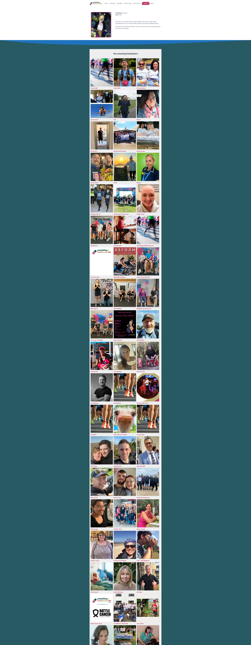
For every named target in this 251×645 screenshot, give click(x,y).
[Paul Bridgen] (148, 324)
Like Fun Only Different (143, 277)
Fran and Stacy (141, 88)
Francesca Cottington (120, 560)
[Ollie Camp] (102, 450)
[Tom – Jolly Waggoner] (148, 545)
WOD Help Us (94, 308)
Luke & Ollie (140, 623)
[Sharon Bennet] (125, 324)
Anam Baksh (117, 403)
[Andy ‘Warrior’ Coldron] (125, 419)
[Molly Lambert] (148, 513)
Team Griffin (94, 88)
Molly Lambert (141, 529)
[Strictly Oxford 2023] (148, 387)
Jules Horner (94, 371)
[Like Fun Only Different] (148, 261)
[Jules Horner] (102, 356)
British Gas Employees (143, 497)
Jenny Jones (140, 434)
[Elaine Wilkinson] (125, 576)
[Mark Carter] (102, 482)
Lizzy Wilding (117, 371)
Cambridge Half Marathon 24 (145, 245)
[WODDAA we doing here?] (148, 293)
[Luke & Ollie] (148, 608)
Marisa (139, 119)
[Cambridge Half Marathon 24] (148, 230)
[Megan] (148, 167)
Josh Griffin (117, 88)
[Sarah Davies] (102, 104)
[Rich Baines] (102, 135)
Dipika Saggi (94, 529)
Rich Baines (94, 151)
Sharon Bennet (118, 340)
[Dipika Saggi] (102, 513)
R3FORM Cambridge (119, 277)
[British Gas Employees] (148, 482)
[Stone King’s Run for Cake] (125, 198)
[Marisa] (148, 104)
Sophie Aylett (141, 214)
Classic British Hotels (120, 151)
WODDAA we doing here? (144, 308)
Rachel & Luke (141, 151)
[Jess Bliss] (102, 419)
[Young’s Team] (125, 513)
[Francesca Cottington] (125, 545)
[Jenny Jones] (148, 419)
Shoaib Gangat (141, 466)
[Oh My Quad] (102, 230)
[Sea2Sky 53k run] (102, 198)
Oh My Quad (94, 245)
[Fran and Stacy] (148, 72)
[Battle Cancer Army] (102, 608)
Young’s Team (118, 529)
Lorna (115, 182)
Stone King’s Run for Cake (121, 214)
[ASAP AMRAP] (125, 293)
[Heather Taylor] (102, 545)
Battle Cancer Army (96, 623)
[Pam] (125, 104)
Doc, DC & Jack (95, 277)
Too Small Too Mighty (97, 340)
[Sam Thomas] (125, 482)
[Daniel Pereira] (148, 356)
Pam (115, 119)
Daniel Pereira (141, 371)
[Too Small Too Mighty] (102, 324)
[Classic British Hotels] (125, 135)
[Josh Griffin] (125, 72)
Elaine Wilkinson (118, 592)
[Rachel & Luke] (148, 135)
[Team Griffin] (102, 72)
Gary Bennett (117, 466)
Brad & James (95, 182)
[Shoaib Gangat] (148, 450)
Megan (139, 182)
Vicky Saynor (117, 245)
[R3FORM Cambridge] (125, 261)
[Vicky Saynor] (125, 230)
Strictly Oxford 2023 (143, 403)
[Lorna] (125, 167)
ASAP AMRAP (118, 308)
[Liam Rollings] (102, 387)
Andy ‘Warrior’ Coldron (120, 434)
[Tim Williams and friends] (125, 608)
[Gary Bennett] (125, 450)
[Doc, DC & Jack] (102, 261)
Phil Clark (139, 592)
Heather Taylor (95, 560)
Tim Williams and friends (121, 623)
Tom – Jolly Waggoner (143, 560)
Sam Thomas (117, 497)
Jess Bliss (93, 434)
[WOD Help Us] (102, 293)
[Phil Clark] (148, 576)
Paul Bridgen (140, 340)
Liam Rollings (94, 403)
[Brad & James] (102, 167)
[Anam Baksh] (125, 387)
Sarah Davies (94, 119)
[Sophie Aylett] (148, 198)
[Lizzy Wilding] (125, 356)
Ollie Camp (94, 466)
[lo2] (96, 2)
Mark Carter (94, 497)
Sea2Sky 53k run (95, 214)
